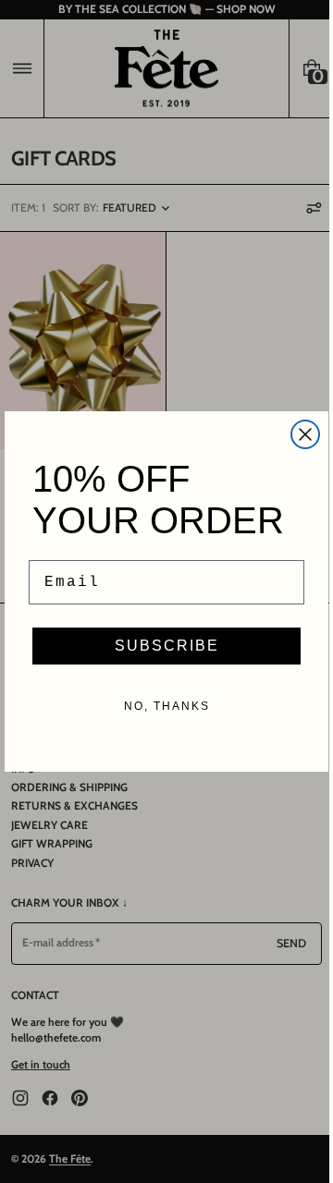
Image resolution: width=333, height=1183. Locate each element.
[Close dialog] (299, 434)
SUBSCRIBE (159, 645)
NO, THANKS (160, 706)
